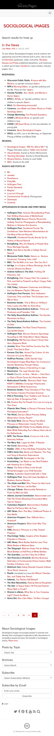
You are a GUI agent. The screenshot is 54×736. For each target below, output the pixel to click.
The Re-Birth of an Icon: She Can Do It (30, 262)
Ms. (8, 171)
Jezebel (10, 175)
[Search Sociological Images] (38, 711)
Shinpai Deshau (14, 158)
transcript (32, 105)
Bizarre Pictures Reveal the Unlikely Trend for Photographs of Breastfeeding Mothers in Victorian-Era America (29, 221)
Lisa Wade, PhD (8, 48)
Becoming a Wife (25, 445)
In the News (10, 45)
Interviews (8, 59)
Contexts (11, 202)
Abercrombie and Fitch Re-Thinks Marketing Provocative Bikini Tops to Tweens (29, 498)
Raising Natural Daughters (40, 582)
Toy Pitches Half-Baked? (27, 579)
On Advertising (20, 105)
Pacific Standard (14, 187)
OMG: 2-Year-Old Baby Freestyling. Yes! (33, 448)
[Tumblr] (27, 711)
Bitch (9, 161)
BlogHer (11, 190)
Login (5, 703)
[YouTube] (30, 711)
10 (23, 615)
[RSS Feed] (34, 711)
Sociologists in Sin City (34, 458)
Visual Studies (13, 152)
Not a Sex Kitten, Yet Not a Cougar (33, 598)
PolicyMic (11, 181)
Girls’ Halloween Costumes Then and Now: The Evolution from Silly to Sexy (27, 296)
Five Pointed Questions (36, 114)
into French (27, 576)
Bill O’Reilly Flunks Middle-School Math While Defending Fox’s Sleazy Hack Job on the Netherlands (29, 429)
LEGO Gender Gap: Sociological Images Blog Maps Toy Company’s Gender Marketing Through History (28, 361)
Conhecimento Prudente (18, 196)
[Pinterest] (23, 711)
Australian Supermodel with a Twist (30, 473)
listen (36, 83)
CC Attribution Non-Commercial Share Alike (27, 731)
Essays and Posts (10, 62)
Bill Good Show (22, 117)
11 (29, 615)
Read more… (14, 640)
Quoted (24, 65)
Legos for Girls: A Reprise (33, 442)
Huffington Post (14, 184)
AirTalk (18, 98)
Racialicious (12, 178)
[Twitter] (15, 711)
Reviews (43, 59)
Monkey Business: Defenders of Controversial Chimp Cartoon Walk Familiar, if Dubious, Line (29, 560)
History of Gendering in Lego (32, 367)
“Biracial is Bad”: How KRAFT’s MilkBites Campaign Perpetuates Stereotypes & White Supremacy (27, 383)
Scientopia (12, 199)
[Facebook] (19, 711)
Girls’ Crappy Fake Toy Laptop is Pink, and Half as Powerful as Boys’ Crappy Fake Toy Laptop (29, 280)
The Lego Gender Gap (29, 370)
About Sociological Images (29, 130)
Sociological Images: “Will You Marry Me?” (26, 146)
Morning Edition (21, 86)
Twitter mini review (38, 149)
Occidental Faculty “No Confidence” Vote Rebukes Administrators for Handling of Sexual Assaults (27, 231)
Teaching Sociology (16, 155)
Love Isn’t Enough (15, 193)
